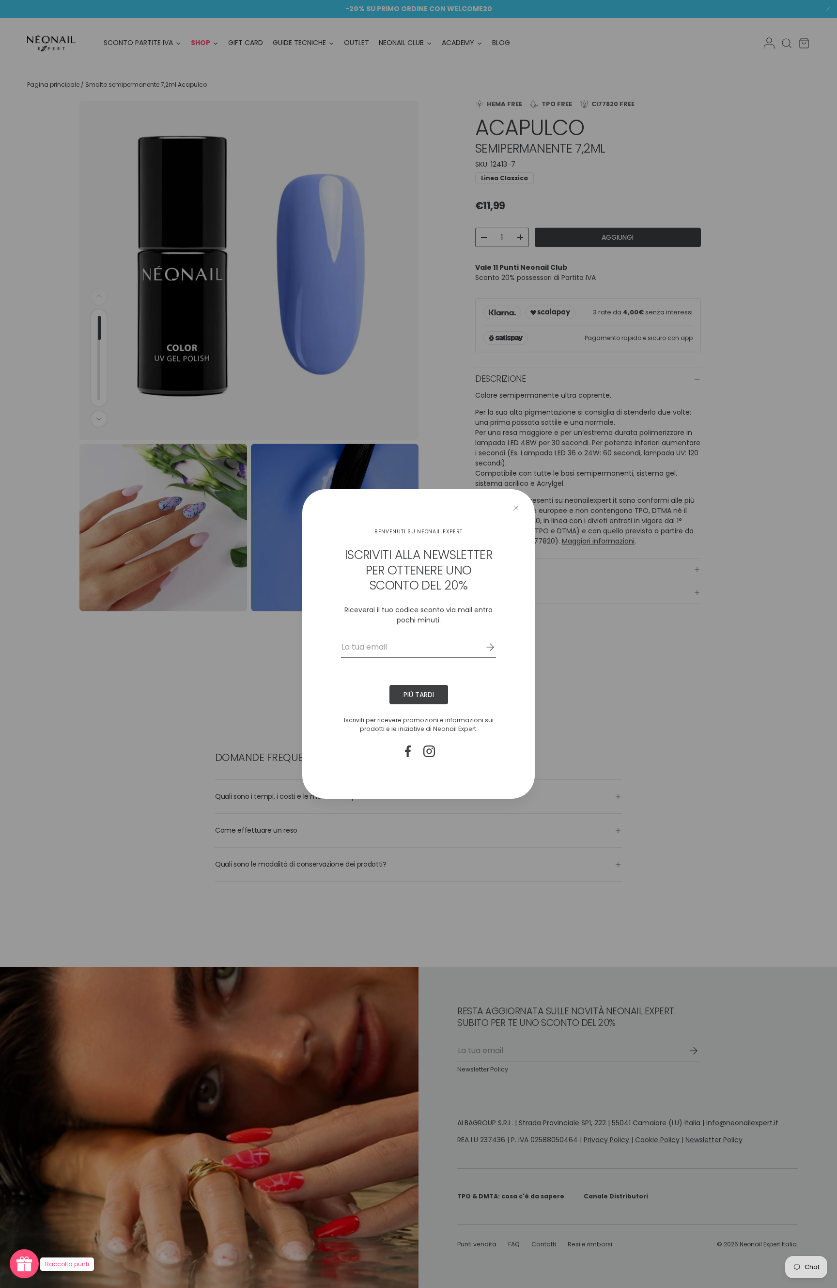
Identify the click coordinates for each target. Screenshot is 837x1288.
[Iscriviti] (483, 647)
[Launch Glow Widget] (24, 1263)
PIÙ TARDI (418, 694)
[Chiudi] (516, 508)
